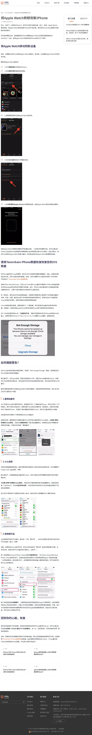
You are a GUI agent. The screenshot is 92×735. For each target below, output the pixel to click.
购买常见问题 (44, 712)
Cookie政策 (31, 712)
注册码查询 (44, 705)
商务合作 (43, 716)
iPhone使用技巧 (9, 12)
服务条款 (30, 709)
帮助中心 (86, 3)
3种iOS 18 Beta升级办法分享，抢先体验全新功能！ (77, 40)
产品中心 (47, 3)
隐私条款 (30, 705)
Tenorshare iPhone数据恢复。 (18, 279)
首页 (38, 3)
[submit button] (23, 702)
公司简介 (30, 702)
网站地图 (61, 729)
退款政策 (30, 716)
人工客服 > (59, 721)
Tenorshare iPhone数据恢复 (12, 639)
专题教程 (76, 3)
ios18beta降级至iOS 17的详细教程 (77, 24)
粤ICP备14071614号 (57, 731)
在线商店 (66, 3)
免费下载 (56, 3)
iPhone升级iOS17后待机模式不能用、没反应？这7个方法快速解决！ (77, 31)
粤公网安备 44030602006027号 (40, 731)
